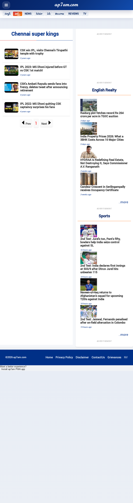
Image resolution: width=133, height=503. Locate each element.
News (28, 13)
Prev (28, 124)
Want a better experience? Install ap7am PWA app (13, 367)
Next (44, 124)
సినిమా (39, 13)
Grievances (114, 357)
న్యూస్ (7, 13)
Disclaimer (82, 357)
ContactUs (98, 357)
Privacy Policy (64, 357)
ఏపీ (49, 13)
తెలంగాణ (59, 13)
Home (49, 357)
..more (123, 202)
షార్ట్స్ (17, 13)
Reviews (73, 13)
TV (84, 13)
